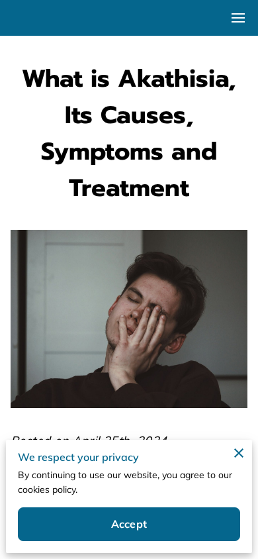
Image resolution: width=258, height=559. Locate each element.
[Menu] (238, 18)
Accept (129, 524)
